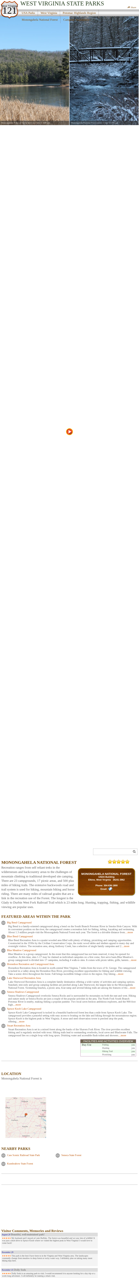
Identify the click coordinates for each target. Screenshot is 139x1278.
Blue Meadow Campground (21, 950)
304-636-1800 (111, 885)
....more (129, 932)
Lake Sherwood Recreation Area (24, 978)
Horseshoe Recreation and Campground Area (30, 964)
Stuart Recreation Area (18, 1025)
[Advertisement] (24, 1209)
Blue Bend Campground (20, 936)
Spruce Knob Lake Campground (24, 1008)
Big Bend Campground (19, 922)
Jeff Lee (46, 123)
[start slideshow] (69, 431)
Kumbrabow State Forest (20, 1163)
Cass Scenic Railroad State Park (23, 1155)
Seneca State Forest (71, 1155)
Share (133, 7)
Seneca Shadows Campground (23, 992)
